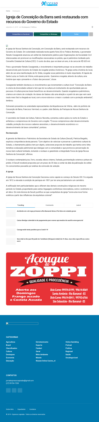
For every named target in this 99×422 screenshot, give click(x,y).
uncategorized (72, 358)
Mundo (39, 358)
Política (33, 27)
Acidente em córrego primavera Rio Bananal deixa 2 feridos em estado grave (46, 211)
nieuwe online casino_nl (45, 361)
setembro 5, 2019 (12, 27)
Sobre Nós (10, 409)
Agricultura (10, 342)
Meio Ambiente (42, 354)
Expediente (21, 409)
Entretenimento (42, 342)
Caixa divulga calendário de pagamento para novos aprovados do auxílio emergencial (50, 220)
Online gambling (72, 342)
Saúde (68, 354)
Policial (69, 345)
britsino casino (11, 368)
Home (8, 11)
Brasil (8, 345)
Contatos (32, 409)
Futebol (39, 348)
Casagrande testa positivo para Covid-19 (32, 230)
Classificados (11, 348)
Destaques (16, 11)
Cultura (9, 351)
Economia (10, 358)
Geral (38, 351)
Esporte (39, 345)
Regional (69, 351)
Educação (10, 361)
